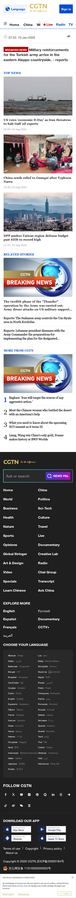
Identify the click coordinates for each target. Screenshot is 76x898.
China (28, 24)
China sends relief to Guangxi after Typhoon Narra (37, 180)
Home (14, 24)
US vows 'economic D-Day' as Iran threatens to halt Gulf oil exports (37, 122)
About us (12, 853)
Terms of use (11, 848)
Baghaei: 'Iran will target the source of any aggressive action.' (36, 399)
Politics (44, 499)
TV (71, 24)
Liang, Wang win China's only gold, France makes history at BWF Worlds (36, 437)
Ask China (46, 590)
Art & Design (13, 563)
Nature (8, 526)
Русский (44, 611)
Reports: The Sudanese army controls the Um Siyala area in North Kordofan (37, 320)
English (9, 611)
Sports (8, 535)
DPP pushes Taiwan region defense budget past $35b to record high (36, 237)
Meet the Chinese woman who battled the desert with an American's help (40, 412)
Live (49, 24)
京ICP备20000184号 (50, 861)
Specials (10, 581)
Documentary (49, 545)
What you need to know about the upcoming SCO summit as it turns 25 (37, 424)
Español (9, 619)
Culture (44, 517)
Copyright (31, 848)
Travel (43, 526)
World (7, 499)
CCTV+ (43, 627)
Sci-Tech (45, 508)
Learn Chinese (14, 590)
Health (8, 517)
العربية (7, 635)
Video (7, 572)
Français (10, 627)
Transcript (46, 581)
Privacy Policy (8, 894)
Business (10, 508)
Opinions (10, 545)
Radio (60, 24)
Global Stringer (15, 554)
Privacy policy (52, 848)
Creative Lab (48, 554)
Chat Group (47, 572)
